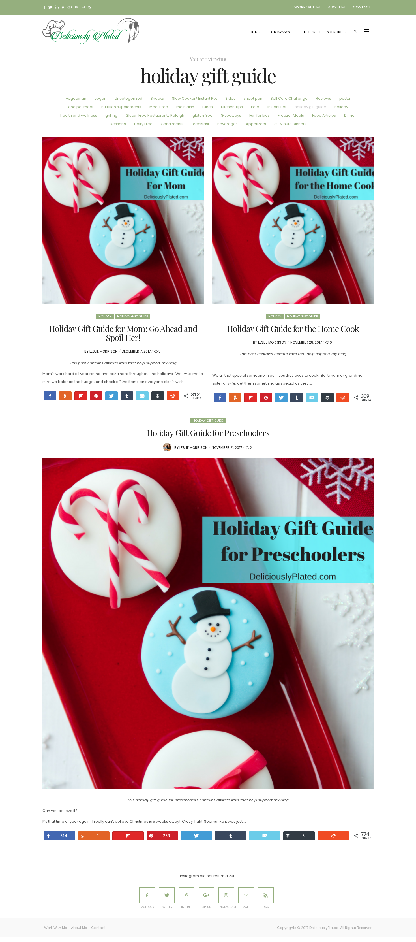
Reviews (323, 98)
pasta (344, 98)
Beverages (227, 124)
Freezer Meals (291, 115)
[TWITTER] (167, 895)
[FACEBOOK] (147, 895)
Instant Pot (276, 107)
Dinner (350, 115)
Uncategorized (128, 98)
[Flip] (81, 396)
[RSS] (266, 895)
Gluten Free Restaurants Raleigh (155, 115)
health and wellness (78, 115)
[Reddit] (173, 396)
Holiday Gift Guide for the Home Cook (293, 328)
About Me (337, 7)
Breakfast (200, 124)
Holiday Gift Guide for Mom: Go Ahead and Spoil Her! (123, 333)
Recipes (308, 31)
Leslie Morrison (103, 351)
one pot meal (80, 107)
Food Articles (324, 115)
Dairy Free (143, 124)
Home (255, 31)
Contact (362, 7)
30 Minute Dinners (290, 124)
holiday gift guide (310, 107)
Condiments (172, 124)
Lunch (207, 107)
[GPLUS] (206, 895)
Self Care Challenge (289, 98)
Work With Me (307, 7)
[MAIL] (246, 895)
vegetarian (76, 98)
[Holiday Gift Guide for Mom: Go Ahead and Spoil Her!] (123, 220)
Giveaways (280, 31)
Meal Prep (158, 107)
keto (255, 107)
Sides (230, 98)
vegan (100, 98)
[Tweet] (111, 396)
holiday (341, 107)
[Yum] (235, 397)
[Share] (127, 396)
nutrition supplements (121, 107)
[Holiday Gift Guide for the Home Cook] (293, 220)
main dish (185, 107)
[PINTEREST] (186, 895)
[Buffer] (158, 396)
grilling (111, 115)
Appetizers (256, 124)
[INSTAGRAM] (226, 895)
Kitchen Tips (232, 107)
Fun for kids (259, 115)
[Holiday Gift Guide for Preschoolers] (208, 623)
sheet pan (253, 98)
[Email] (142, 396)
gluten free (202, 115)
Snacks (157, 98)
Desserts (118, 124)
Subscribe (336, 31)
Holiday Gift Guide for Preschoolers (208, 432)
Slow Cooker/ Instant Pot (194, 98)
